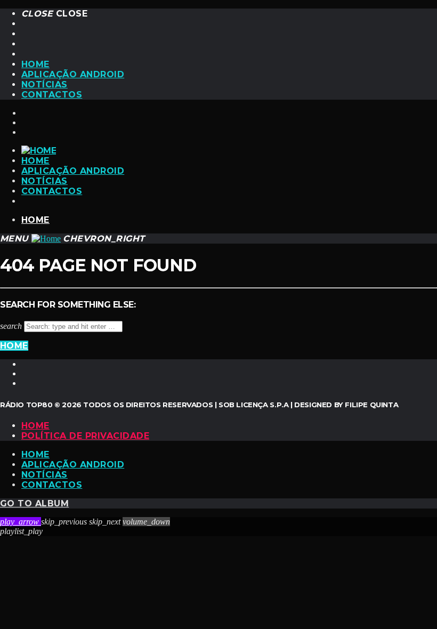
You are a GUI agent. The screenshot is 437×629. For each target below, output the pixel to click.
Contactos (51, 95)
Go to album (34, 503)
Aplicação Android (72, 74)
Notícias (44, 84)
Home (35, 64)
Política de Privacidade (85, 436)
